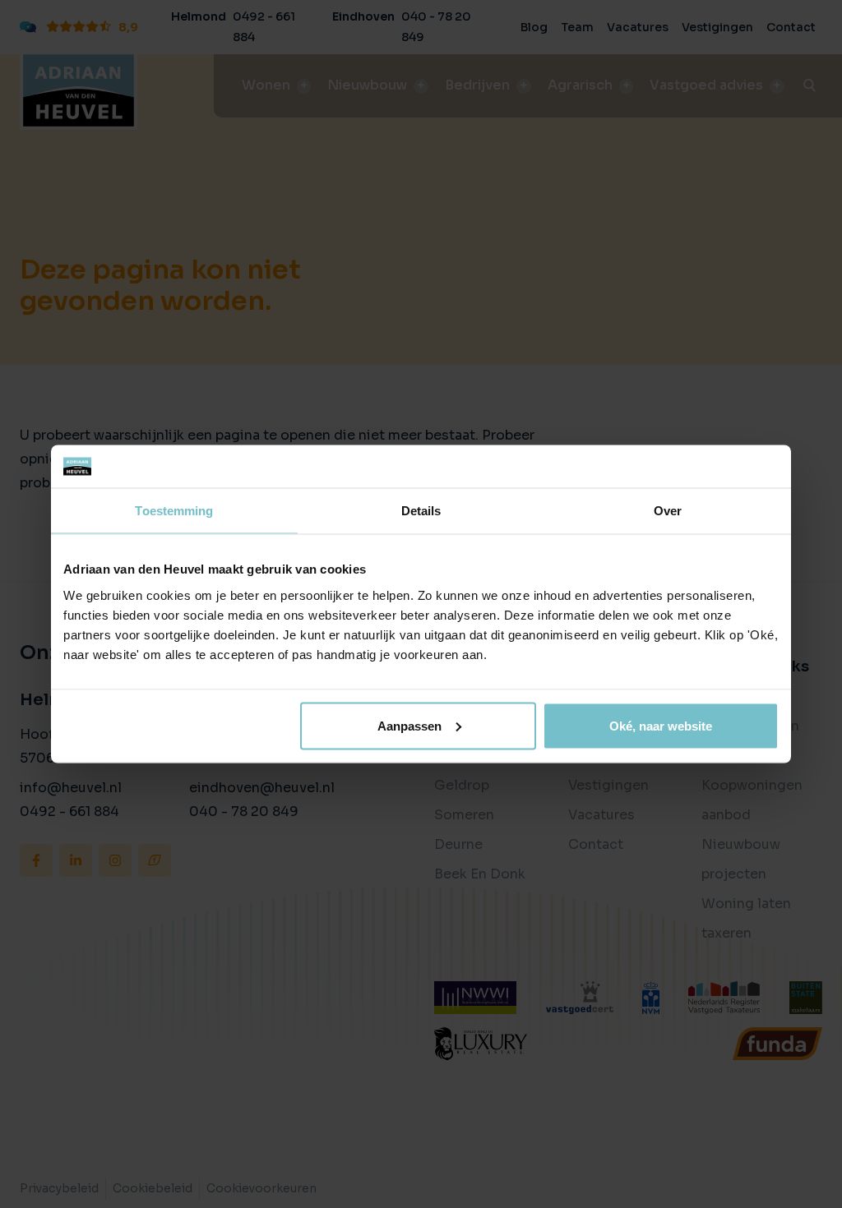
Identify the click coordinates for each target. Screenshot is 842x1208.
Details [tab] (421, 511)
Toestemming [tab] (174, 511)
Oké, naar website (660, 725)
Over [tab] (668, 511)
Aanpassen (409, 725)
